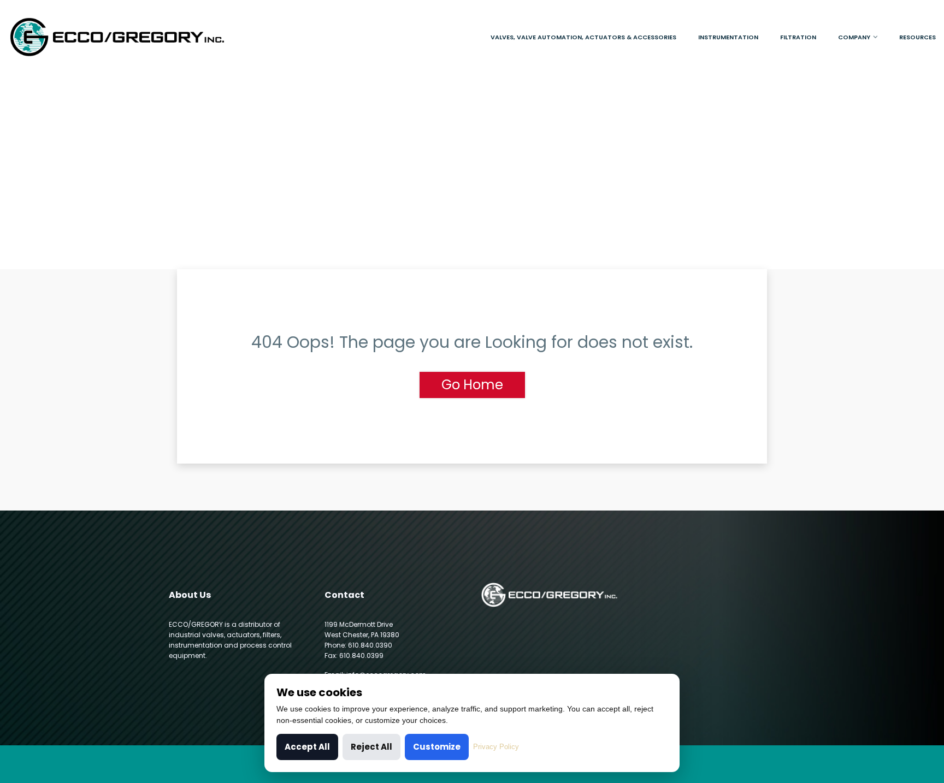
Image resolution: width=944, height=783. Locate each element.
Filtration (798, 37)
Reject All (371, 746)
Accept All (307, 746)
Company (854, 37)
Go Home (472, 385)
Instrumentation (728, 37)
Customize (437, 746)
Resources (917, 37)
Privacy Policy (496, 747)
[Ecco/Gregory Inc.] (118, 37)
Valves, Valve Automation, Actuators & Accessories (583, 37)
